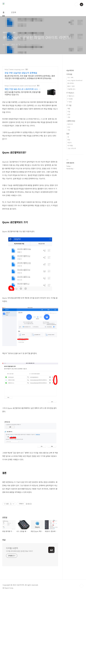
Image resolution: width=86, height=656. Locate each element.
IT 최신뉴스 (70, 93)
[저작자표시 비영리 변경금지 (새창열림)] (29, 504)
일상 (67, 133)
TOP (81, 586)
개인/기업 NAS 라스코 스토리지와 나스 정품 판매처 (22, 89)
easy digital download (74, 80)
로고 (68, 127)
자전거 (69, 143)
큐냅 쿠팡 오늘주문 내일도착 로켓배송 (21, 72)
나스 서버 (70, 77)
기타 (68, 117)
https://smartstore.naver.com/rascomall (20, 86)
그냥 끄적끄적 (71, 148)
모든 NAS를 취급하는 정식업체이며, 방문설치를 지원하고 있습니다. (23, 93)
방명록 (13, 12)
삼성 (68, 114)
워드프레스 (70, 83)
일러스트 (70, 124)
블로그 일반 (71, 86)
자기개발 (70, 145)
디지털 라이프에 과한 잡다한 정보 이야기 (19, 551)
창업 (68, 140)
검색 (76, 4)
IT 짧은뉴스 (70, 96)
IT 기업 (68, 105)
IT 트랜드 (70, 99)
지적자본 (69, 74)
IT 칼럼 (69, 102)
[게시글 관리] (13, 504)
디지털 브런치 (12, 548)
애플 (68, 108)
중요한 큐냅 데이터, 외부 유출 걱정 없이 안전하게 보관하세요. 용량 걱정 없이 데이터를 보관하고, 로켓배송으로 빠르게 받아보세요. (30, 76)
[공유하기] (10, 504)
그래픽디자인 (70, 121)
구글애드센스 (71, 89)
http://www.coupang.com (14, 69)
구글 (68, 111)
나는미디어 (70, 70)
